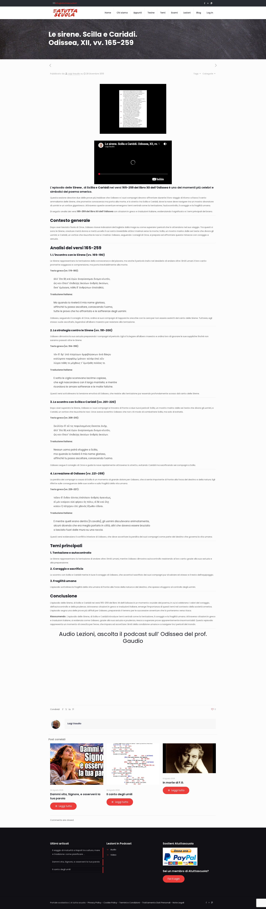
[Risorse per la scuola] (65, 13)
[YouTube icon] (208, 3)
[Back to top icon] (253, 903)
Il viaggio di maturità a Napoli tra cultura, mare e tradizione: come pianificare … (76, 852)
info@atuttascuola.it (66, 3)
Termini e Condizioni (129, 902)
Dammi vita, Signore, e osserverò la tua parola (76, 861)
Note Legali (178, 902)
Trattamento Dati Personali (156, 902)
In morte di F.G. (173, 783)
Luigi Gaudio (74, 73)
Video (113, 854)
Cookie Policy (110, 902)
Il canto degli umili (119, 794)
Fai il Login (174, 878)
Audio (113, 849)
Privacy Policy (94, 902)
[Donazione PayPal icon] (211, 3)
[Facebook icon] (205, 3)
